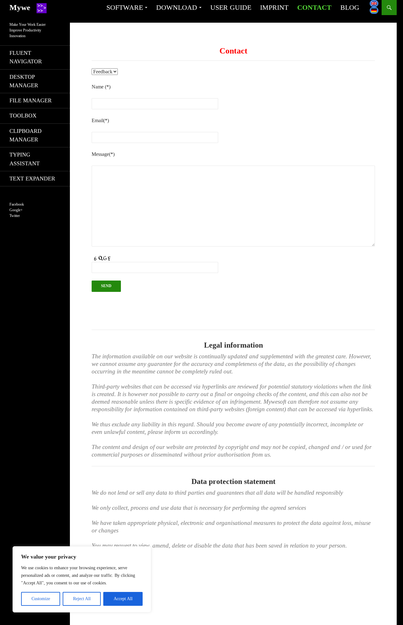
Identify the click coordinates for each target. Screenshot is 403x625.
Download (176, 7)
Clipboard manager (25, 135)
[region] (82, 579)
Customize (40, 598)
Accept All (123, 598)
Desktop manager (23, 81)
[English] (374, 3)
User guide (230, 7)
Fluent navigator (25, 57)
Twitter (14, 215)
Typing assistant (24, 158)
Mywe (19, 7)
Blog (349, 7)
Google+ (16, 210)
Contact (314, 7)
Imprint (274, 7)
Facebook (16, 204)
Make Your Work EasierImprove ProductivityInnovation (27, 30)
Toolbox (23, 115)
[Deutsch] (374, 10)
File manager (30, 100)
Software (124, 7)
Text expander (32, 178)
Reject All (82, 598)
